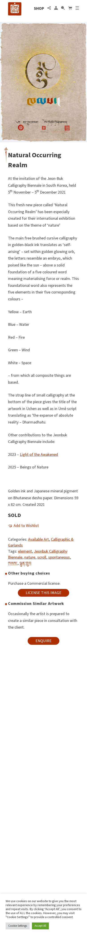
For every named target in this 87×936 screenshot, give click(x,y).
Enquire (43, 641)
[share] (49, 9)
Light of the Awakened (39, 454)
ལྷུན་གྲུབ (25, 563)
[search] (63, 9)
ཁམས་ (12, 563)
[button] (23, 526)
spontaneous (59, 557)
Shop (39, 8)
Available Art (38, 539)
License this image (43, 593)
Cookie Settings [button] (17, 926)
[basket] (70, 9)
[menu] (77, 9)
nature (29, 557)
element (25, 551)
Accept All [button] (40, 926)
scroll (41, 557)
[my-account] (56, 9)
